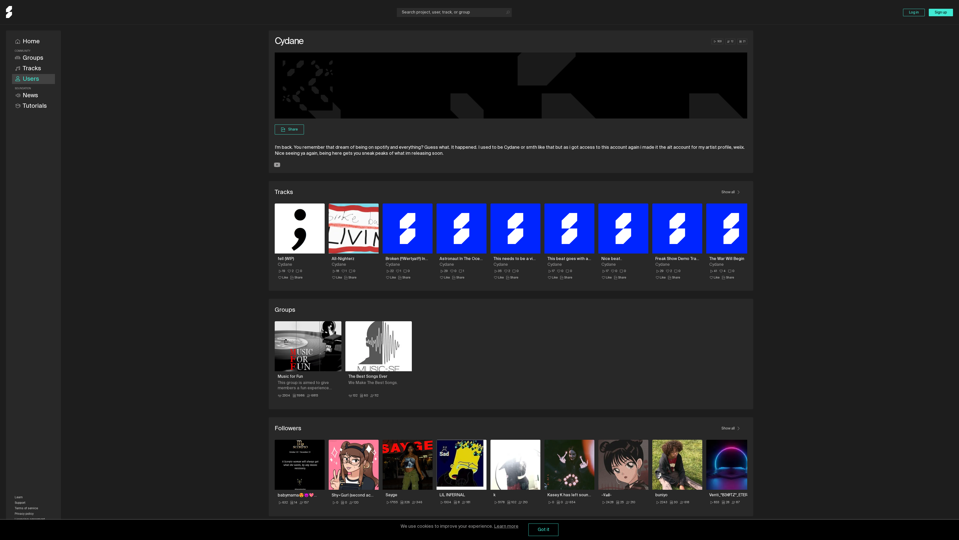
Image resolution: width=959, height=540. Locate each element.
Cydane (285, 265)
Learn (19, 497)
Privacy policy (24, 514)
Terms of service (26, 508)
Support (20, 503)
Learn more (506, 526)
